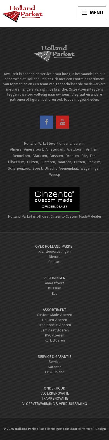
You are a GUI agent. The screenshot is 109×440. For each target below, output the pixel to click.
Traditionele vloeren (54, 325)
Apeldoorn (75, 149)
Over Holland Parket (54, 246)
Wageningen (90, 168)
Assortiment (54, 310)
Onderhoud (54, 388)
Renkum (93, 162)
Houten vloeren (54, 320)
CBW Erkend (54, 372)
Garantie (54, 367)
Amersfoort (33, 149)
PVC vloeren (54, 335)
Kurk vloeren (54, 340)
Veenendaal (68, 168)
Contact (54, 262)
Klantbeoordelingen (54, 251)
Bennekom (21, 156)
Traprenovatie (54, 398)
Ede (84, 156)
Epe (93, 156)
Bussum (56, 156)
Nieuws (54, 257)
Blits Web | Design (92, 429)
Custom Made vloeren (54, 315)
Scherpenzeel (19, 168)
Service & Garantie (54, 356)
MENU (96, 13)
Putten (79, 162)
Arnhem (92, 149)
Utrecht (51, 168)
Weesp (54, 174)
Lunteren (48, 162)
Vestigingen (54, 278)
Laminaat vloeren (55, 330)
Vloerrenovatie (55, 393)
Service (54, 362)
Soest (37, 168)
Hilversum (16, 162)
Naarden (64, 162)
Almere (16, 149)
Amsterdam (55, 149)
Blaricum (39, 156)
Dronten (72, 156)
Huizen (32, 162)
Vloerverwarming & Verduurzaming (54, 404)
